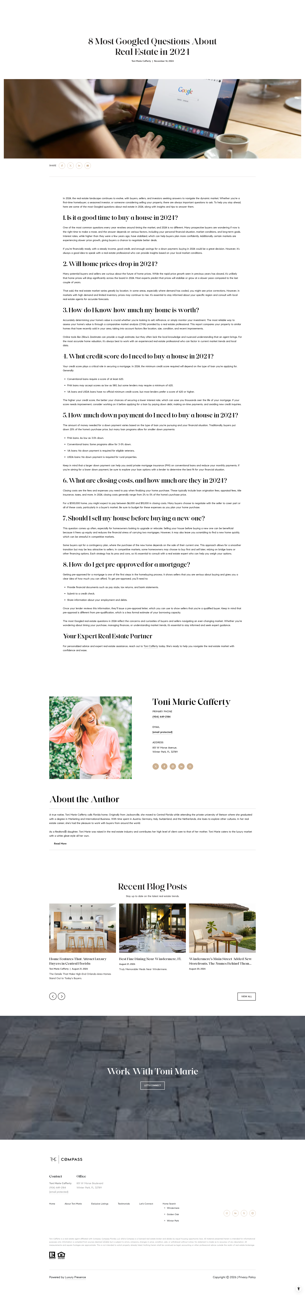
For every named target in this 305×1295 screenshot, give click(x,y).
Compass (105, 1239)
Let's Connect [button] (152, 1085)
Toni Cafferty (151, 646)
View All (246, 996)
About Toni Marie (73, 1203)
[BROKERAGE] (173, 766)
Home (52, 1203)
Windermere (173, 1208)
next (61, 996)
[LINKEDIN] (181, 766)
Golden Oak (173, 1214)
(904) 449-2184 (161, 716)
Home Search (169, 1203)
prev (53, 996)
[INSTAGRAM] (190, 766)
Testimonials (124, 1203)
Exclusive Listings (99, 1203)
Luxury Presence (75, 1277)
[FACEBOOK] (164, 766)
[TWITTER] (155, 766)
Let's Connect (146, 1204)
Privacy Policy (247, 1277)
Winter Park (173, 1220)
